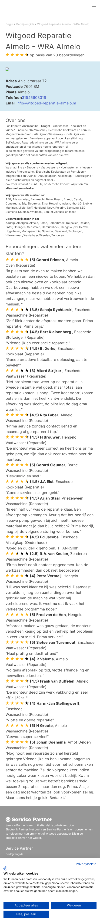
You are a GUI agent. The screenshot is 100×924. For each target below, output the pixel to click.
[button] (94, 8)
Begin (9, 24)
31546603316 (34, 97)
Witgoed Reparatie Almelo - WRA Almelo (63, 24)
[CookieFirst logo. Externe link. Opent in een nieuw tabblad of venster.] (5, 868)
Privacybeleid (86, 864)
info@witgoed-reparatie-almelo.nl (46, 103)
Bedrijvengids (25, 24)
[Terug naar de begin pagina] (35, 8)
